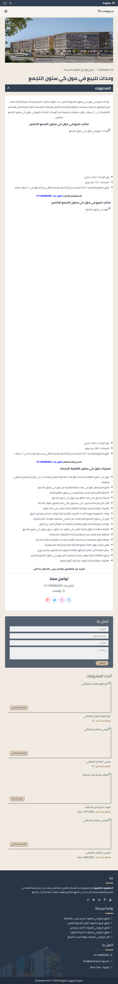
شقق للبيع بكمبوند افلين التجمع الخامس (89, 923)
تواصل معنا (70, 980)
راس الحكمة (17, 798)
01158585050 (102, 955)
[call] (19, 981)
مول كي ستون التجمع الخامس (48, 124)
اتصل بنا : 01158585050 (49, 195)
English (107, 3)
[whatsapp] (12, 981)
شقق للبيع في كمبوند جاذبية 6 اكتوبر (90, 932)
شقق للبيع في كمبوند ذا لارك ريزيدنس (90, 927)
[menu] (6, 11)
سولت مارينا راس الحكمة (98, 807)
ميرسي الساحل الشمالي (98, 852)
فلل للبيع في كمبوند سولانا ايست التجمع (89, 936)
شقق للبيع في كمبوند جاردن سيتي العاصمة (87, 918)
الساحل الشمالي (18, 707)
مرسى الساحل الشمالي (99, 761)
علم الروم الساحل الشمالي (97, 716)
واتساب (57, 591)
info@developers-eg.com (96, 961)
